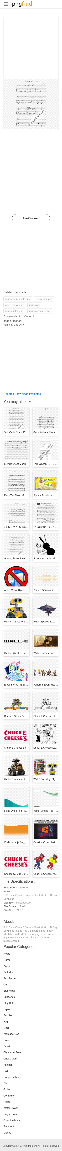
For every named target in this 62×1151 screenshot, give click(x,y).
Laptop (7, 1009)
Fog (5, 1021)
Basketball (9, 990)
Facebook (8, 1126)
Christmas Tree (12, 1052)
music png (34, 305)
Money (7, 1132)
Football (7, 1064)
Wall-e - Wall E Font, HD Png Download (25, 653)
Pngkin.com (10, 1114)
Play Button (9, 1003)
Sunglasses (10, 978)
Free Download (31, 218)
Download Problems (28, 394)
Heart (6, 953)
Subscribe (9, 996)
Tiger (6, 1027)
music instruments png (17, 299)
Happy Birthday (12, 1077)
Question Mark (11, 1120)
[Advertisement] (31, 48)
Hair (5, 1071)
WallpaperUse (11, 1033)
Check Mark (10, 1058)
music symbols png (39, 311)
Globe (6, 1089)
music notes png (14, 311)
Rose (6, 1040)
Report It (8, 394)
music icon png (44, 299)
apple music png (14, 305)
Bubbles (8, 1015)
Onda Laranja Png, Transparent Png (24, 842)
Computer (9, 1095)
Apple (6, 966)
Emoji (6, 1046)
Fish (5, 1083)
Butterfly (8, 972)
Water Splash (10, 1108)
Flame (7, 959)
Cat (5, 984)
